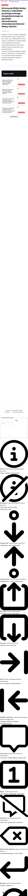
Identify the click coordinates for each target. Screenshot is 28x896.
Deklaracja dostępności (18, 412)
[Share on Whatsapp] (14, 65)
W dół (10, 545)
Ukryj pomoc (3, 507)
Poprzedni (15, 721)
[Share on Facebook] (10, 65)
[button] (3, 2)
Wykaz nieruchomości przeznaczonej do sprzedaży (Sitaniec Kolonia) (7, 91)
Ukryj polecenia (12, 507)
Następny (7, 683)
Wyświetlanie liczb (13, 757)
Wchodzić (2, 885)
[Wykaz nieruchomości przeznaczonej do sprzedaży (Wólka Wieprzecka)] (21, 82)
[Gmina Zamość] (14, 2)
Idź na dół (3, 645)
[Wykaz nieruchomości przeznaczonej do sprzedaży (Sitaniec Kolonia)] (21, 91)
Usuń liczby (19, 822)
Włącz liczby (22, 757)
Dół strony (13, 645)
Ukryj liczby (3, 822)
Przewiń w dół (4, 545)
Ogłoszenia (5, 5)
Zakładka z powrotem (6, 721)
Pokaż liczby (3, 757)
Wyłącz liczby (12, 822)
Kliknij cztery (4, 793)
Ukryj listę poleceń (5, 509)
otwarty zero (20, 793)
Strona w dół (16, 545)
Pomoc (2, 473)
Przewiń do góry (4, 581)
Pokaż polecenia (15, 473)
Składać (8, 885)
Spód (7, 645)
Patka (2, 683)
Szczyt (9, 613)
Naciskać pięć (12, 793)
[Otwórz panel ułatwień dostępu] (3, 892)
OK (12, 885)
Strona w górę (18, 581)
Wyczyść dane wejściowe (7, 853)
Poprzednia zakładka (6, 723)
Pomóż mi (7, 473)
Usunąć (20, 853)
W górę (12, 581)
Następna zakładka (15, 683)
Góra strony (15, 613)
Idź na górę (3, 613)
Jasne (16, 853)
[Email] (17, 65)
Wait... (16, 420)
